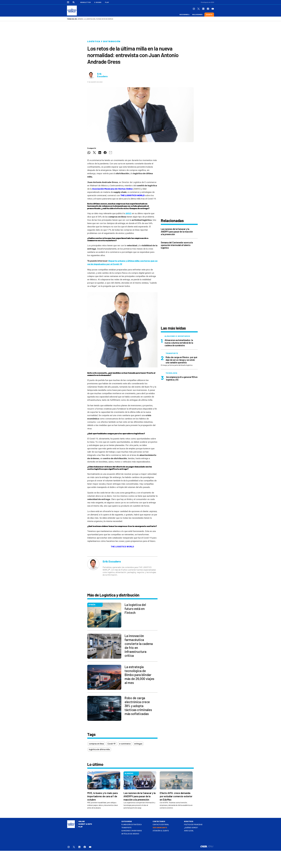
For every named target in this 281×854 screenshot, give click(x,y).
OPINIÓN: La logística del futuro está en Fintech (95, 19)
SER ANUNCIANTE (160, 828)
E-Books (97, 2)
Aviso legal (189, 831)
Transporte (126, 828)
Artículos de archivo (130, 834)
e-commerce (125, 744)
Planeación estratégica (131, 825)
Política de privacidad (193, 825)
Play (107, 2)
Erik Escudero (102, 75)
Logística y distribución (103, 41)
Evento (209, 14)
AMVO (128, 213)
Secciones (183, 14)
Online (81, 821)
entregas (138, 744)
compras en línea (96, 744)
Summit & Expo (85, 824)
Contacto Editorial (161, 825)
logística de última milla (99, 749)
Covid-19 (111, 744)
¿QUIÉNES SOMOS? (191, 828)
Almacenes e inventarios (131, 831)
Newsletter (85, 2)
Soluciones (197, 14)
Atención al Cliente (161, 831)
